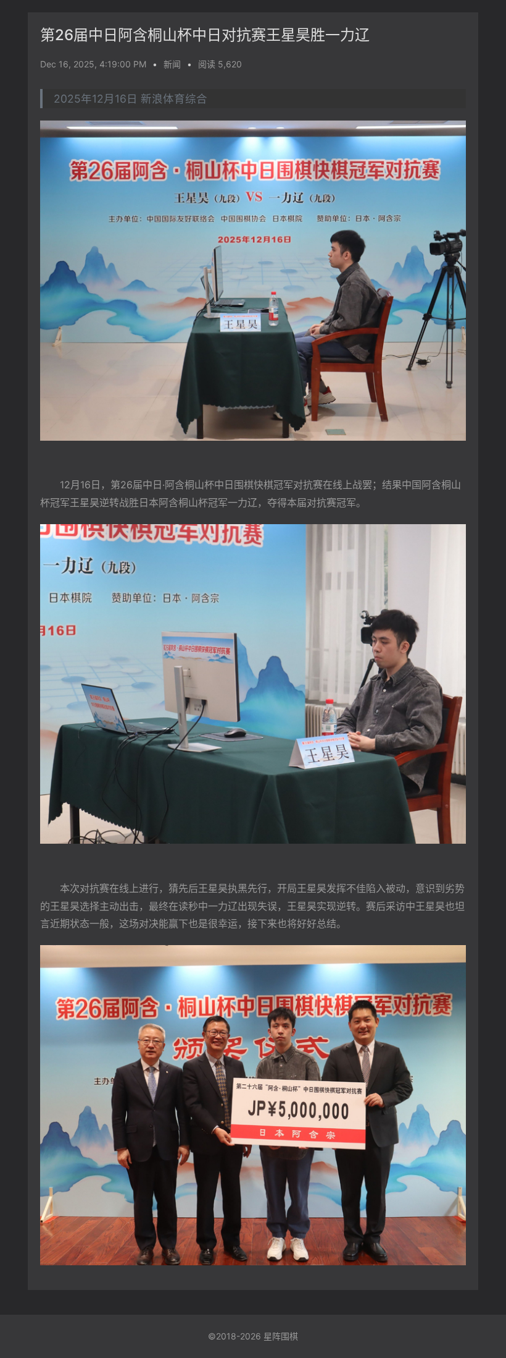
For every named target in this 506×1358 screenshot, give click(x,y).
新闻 (172, 64)
